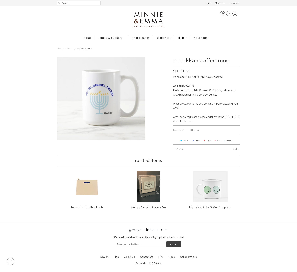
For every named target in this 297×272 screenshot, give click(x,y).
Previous (180, 149)
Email (229, 141)
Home (88, 37)
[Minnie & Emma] (148, 20)
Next (234, 149)
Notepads (201, 37)
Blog (116, 256)
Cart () (221, 3)
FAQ (160, 256)
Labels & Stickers (110, 37)
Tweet (185, 141)
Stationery (164, 37)
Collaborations (188, 256)
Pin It (208, 141)
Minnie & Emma (152, 263)
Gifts (181, 37)
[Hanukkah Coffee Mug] (101, 98)
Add (219, 141)
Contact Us (146, 256)
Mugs (197, 130)
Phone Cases (141, 37)
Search (104, 256)
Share (197, 141)
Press (172, 256)
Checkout (233, 3)
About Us (129, 256)
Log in (208, 3)
